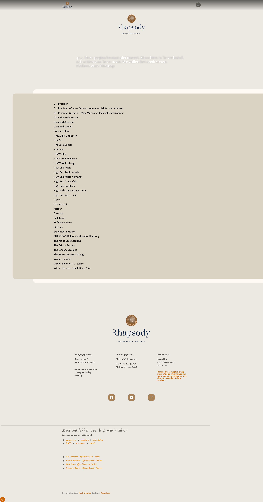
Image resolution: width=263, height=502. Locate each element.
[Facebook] (111, 397)
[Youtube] (131, 397)
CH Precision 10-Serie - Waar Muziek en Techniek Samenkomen (89, 112)
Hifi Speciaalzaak (63, 144)
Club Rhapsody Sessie (66, 117)
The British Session (64, 245)
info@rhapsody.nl (129, 359)
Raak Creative (85, 493)
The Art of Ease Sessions (67, 240)
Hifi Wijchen (60, 154)
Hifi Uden (59, 149)
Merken (58, 208)
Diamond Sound (63, 126)
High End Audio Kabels (66, 172)
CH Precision (61, 103)
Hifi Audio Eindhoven (65, 135)
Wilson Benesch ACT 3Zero (69, 263)
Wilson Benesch (62, 259)
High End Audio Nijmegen (68, 176)
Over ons (58, 213)
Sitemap (58, 227)
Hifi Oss (58, 140)
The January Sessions (65, 249)
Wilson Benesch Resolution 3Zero (72, 268)
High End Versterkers (65, 195)
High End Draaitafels (65, 181)
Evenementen (61, 131)
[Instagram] (151, 397)
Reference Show (63, 222)
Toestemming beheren (2, 499)
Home (57, 199)
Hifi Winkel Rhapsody (65, 158)
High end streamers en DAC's (70, 190)
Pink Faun (59, 218)
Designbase (105, 493)
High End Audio (62, 167)
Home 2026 (60, 204)
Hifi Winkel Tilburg (64, 163)
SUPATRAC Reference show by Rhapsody (76, 236)
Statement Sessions (65, 231)
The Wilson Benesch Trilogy (69, 254)
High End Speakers (64, 186)
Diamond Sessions (64, 122)
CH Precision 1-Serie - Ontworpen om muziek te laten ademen (88, 108)
